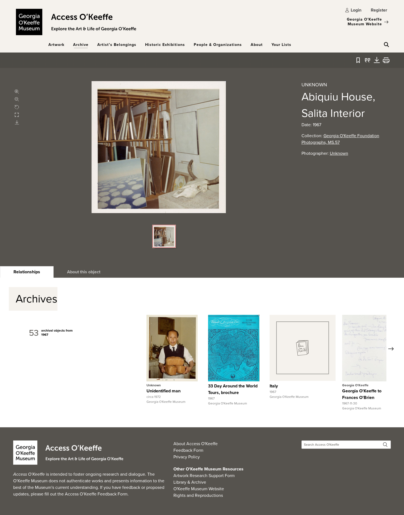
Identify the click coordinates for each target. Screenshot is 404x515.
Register (379, 10)
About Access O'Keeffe (195, 443)
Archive (80, 45)
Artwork (56, 45)
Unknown (339, 153)
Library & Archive (189, 482)
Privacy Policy (186, 457)
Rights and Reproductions (198, 495)
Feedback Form (188, 450)
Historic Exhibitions (165, 45)
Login (356, 10)
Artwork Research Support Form (204, 475)
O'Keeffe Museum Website (198, 489)
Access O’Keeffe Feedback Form (96, 494)
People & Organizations (218, 45)
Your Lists (281, 45)
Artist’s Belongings (116, 45)
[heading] (27, 272)
